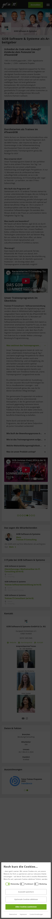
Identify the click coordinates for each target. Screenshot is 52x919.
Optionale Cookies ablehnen (26, 899)
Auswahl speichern (26, 892)
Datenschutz (13, 914)
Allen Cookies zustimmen (26, 907)
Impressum (23, 914)
